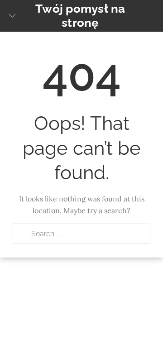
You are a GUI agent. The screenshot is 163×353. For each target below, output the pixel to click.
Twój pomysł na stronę (80, 15)
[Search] (22, 234)
